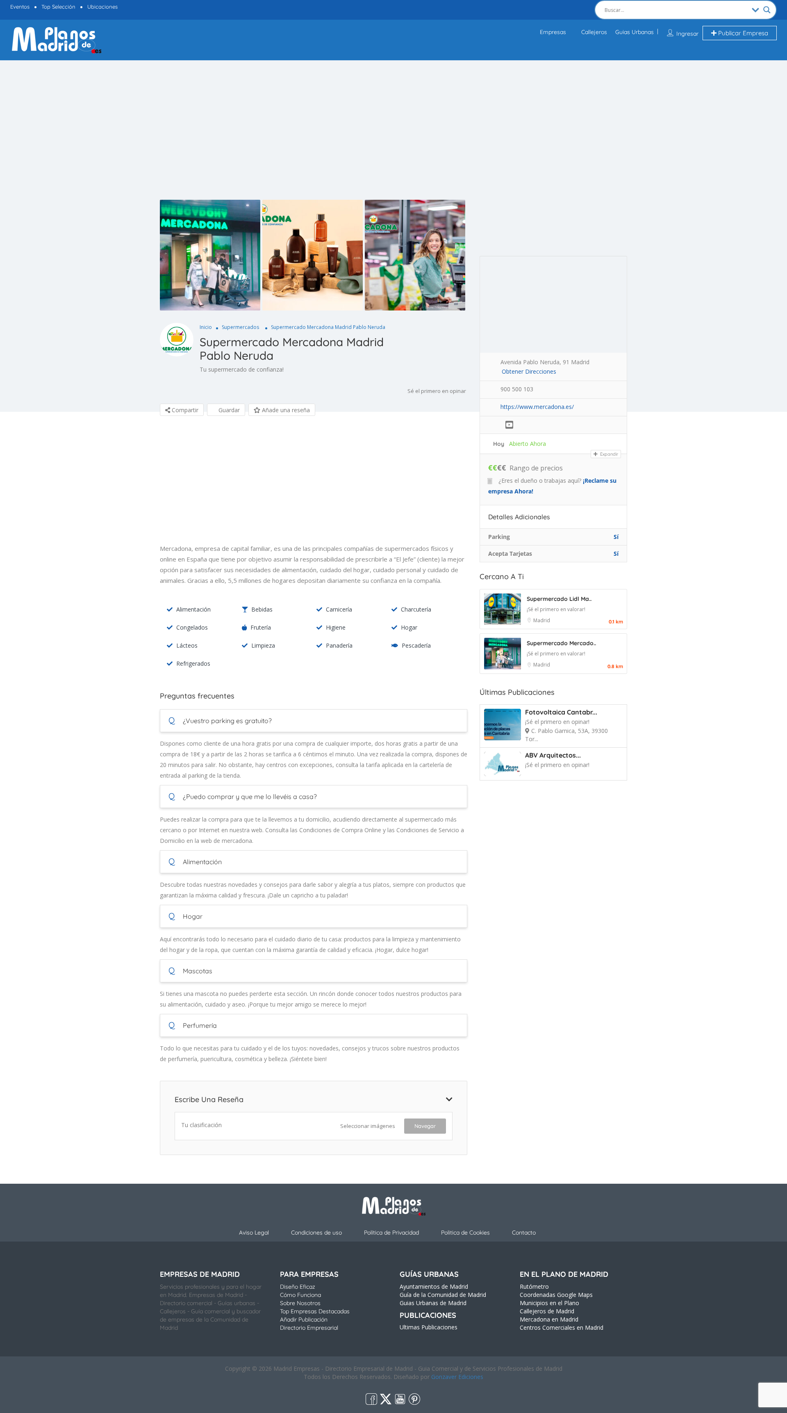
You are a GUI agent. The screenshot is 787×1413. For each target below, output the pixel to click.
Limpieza (263, 645)
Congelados (192, 627)
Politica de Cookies (465, 1232)
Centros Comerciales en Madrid (561, 1327)
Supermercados (240, 327)
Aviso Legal (254, 1232)
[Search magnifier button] (767, 10)
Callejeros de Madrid (547, 1311)
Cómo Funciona (300, 1295)
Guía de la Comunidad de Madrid (443, 1295)
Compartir (184, 410)
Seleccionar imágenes (367, 1126)
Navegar (425, 1126)
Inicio (206, 327)
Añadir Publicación (304, 1319)
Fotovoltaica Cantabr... (561, 712)
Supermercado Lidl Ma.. (559, 599)
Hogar (409, 627)
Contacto (524, 1232)
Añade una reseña (285, 410)
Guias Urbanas (634, 32)
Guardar (228, 410)
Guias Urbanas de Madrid (433, 1303)
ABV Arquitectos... (553, 755)
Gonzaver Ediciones (457, 1377)
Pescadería (416, 645)
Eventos (20, 6)
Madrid (541, 620)
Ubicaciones (102, 6)
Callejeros (594, 32)
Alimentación (193, 609)
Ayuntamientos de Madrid (434, 1286)
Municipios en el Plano (549, 1303)
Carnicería (339, 609)
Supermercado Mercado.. (561, 643)
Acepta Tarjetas (510, 553)
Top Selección (58, 6)
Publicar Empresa (742, 33)
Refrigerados (193, 663)
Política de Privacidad (391, 1232)
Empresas (553, 32)
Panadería (339, 645)
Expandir (608, 454)
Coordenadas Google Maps (556, 1295)
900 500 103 (516, 389)
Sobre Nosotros (300, 1303)
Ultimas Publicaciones (428, 1327)
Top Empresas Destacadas (315, 1311)
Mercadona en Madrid (549, 1319)
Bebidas (262, 609)
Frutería (260, 627)
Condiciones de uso (316, 1232)
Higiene (336, 627)
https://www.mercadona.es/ (537, 407)
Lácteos (187, 645)
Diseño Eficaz (297, 1286)
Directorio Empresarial (309, 1327)
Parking (499, 537)
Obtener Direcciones (529, 371)
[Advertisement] (393, 138)
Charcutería (416, 609)
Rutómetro (534, 1286)
